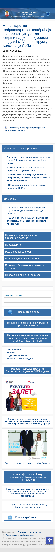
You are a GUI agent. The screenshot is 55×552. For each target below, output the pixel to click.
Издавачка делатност (17, 355)
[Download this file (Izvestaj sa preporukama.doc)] (7, 128)
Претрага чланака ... (14, 295)
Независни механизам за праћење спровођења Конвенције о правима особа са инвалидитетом (27, 338)
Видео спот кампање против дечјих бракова (27, 463)
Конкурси (11, 352)
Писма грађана (25, 517)
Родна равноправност (18, 251)
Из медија (10, 199)
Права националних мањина (22, 258)
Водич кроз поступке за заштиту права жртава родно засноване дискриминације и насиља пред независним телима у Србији (27, 421)
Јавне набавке (14, 349)
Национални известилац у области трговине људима (27, 324)
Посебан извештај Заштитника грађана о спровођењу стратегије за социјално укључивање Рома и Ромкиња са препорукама (27, 492)
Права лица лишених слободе (23, 275)
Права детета (13, 244)
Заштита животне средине (20, 358)
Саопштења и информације (20, 148)
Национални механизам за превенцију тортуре (21, 236)
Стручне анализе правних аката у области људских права (27, 506)
